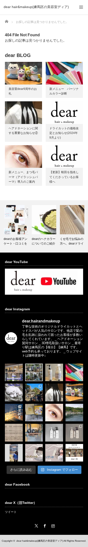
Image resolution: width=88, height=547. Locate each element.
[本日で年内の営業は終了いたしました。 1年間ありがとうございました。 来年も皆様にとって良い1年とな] (74, 453)
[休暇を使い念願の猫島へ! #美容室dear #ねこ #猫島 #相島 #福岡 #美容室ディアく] (74, 413)
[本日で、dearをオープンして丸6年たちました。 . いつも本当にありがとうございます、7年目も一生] (14, 433)
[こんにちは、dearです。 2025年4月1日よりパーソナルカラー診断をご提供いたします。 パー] (74, 372)
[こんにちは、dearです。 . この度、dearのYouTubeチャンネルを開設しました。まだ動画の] (54, 453)
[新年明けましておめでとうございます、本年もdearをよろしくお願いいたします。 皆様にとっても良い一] (34, 392)
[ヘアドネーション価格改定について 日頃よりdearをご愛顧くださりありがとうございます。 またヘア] (54, 392)
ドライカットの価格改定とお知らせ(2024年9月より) (64, 133)
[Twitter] (35, 525)
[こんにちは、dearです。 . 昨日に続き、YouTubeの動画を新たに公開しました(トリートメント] (34, 453)
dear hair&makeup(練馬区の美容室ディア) (36, 7)
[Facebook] (44, 525)
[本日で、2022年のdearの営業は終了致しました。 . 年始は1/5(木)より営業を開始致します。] (34, 433)
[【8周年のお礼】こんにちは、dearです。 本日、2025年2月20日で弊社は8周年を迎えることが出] (14, 392)
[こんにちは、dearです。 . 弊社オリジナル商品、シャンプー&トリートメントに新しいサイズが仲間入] (54, 372)
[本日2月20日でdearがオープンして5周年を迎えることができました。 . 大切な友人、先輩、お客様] (14, 453)
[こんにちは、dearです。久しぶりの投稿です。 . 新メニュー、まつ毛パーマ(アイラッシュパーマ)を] (54, 413)
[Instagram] (52, 525)
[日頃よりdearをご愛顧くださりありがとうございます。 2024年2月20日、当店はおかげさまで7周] (74, 392)
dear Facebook (17, 484)
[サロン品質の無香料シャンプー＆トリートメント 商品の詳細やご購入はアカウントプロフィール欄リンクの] (74, 433)
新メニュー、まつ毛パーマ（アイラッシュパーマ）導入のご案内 (23, 176)
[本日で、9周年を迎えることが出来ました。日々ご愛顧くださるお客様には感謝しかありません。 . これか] (14, 372)
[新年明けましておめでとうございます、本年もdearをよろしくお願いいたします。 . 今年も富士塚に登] (34, 372)
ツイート (11, 512)
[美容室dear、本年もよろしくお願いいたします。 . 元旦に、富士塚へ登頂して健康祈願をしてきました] (14, 413)
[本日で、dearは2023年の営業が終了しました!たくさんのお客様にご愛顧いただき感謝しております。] (34, 413)
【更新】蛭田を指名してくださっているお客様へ (64, 176)
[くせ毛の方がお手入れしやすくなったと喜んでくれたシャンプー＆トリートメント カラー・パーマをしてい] (54, 433)
